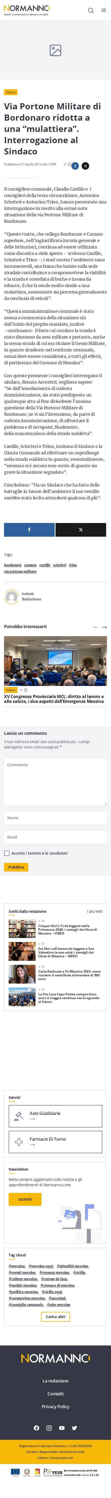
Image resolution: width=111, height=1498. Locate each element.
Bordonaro (13, 565)
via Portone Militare (20, 571)
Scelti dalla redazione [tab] (27, 911)
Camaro (30, 565)
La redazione (55, 1381)
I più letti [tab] (94, 911)
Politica (10, 92)
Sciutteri (59, 565)
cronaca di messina (58, 1285)
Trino (73, 565)
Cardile (44, 565)
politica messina (24, 1292)
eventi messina (23, 1272)
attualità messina (74, 1266)
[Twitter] (81, 530)
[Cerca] (91, 10)
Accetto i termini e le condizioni (40, 853)
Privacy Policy (56, 1407)
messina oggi (42, 1266)
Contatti (55, 1394)
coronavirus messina (28, 1298)
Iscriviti (25, 1199)
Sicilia (80, 1272)
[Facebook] (29, 530)
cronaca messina (55, 1272)
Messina (18, 1266)
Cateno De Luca (55, 1279)
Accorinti (58, 1298)
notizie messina (24, 1285)
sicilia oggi (53, 1292)
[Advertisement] (55, 1052)
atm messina (60, 1305)
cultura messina (24, 1279)
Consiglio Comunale (27, 1305)
